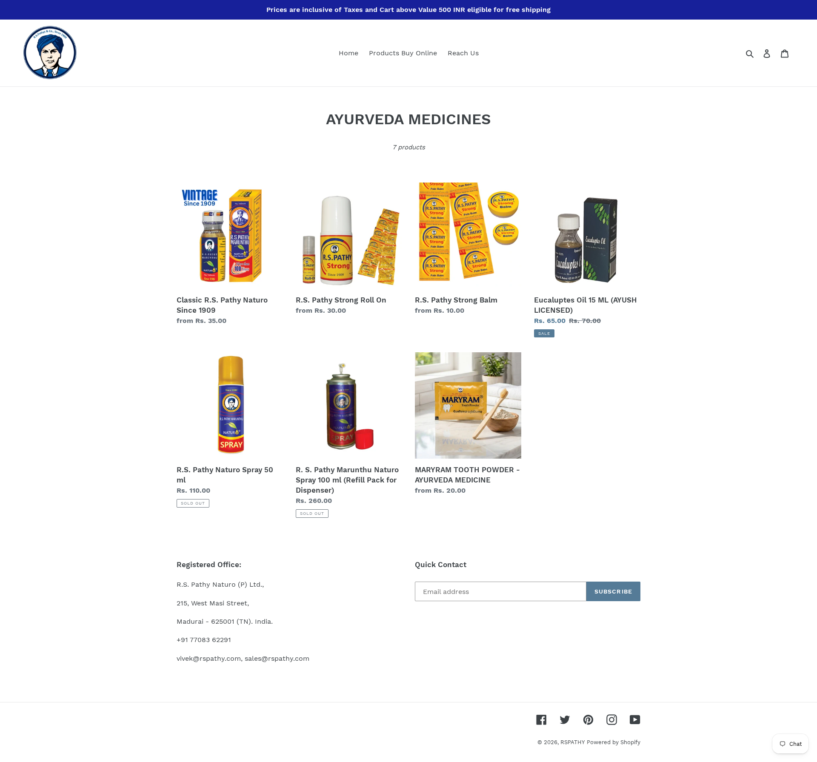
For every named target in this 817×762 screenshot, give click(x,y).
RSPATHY (572, 742)
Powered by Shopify (613, 742)
